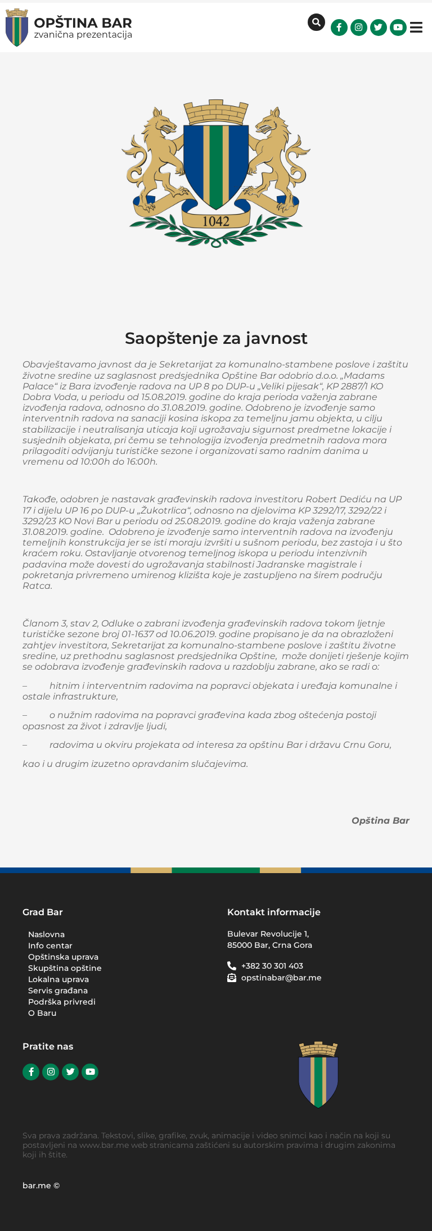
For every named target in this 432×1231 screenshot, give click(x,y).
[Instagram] (358, 27)
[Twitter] (378, 27)
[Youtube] (398, 27)
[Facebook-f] (339, 27)
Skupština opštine (65, 968)
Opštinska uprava (63, 957)
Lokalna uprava (58, 979)
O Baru (42, 1013)
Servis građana (58, 990)
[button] (416, 27)
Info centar (50, 946)
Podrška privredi (62, 1002)
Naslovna (46, 934)
